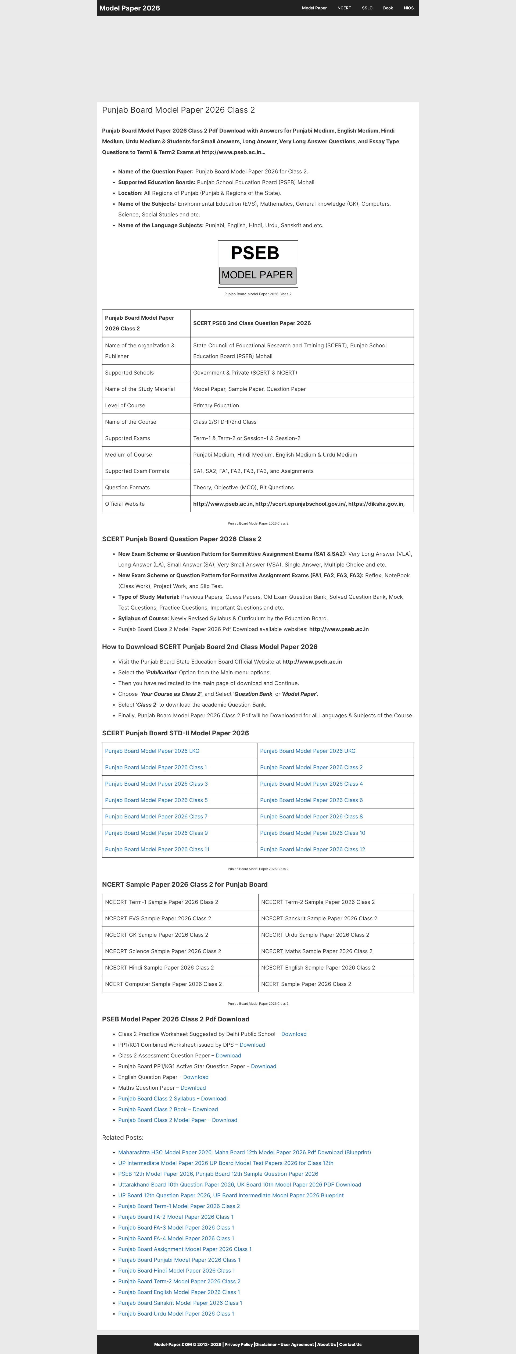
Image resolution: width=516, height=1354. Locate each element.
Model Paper (314, 7)
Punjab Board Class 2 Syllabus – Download (172, 1098)
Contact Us (350, 1344)
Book (388, 7)
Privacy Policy (239, 1344)
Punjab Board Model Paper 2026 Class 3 (156, 784)
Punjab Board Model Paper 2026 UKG (308, 751)
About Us (326, 1344)
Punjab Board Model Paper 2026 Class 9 (156, 833)
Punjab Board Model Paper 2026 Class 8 (311, 816)
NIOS (409, 7)
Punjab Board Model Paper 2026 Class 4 (311, 784)
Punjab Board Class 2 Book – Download (168, 1109)
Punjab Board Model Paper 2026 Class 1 (156, 767)
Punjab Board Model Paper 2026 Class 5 (156, 800)
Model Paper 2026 (129, 8)
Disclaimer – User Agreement (284, 1344)
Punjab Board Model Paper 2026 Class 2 (311, 767)
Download (294, 1034)
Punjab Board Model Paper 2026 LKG (152, 751)
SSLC (367, 7)
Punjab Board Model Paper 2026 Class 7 (156, 816)
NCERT (344, 7)
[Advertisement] (258, 59)
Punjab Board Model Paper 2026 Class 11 (157, 849)
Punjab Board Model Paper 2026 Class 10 (313, 833)
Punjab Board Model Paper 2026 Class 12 (312, 849)
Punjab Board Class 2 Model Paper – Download (177, 1120)
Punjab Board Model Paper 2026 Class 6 (311, 800)
